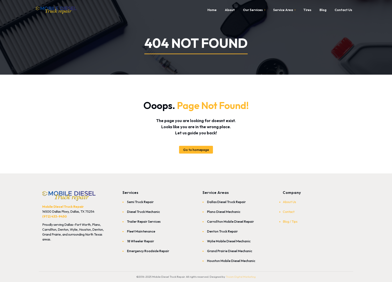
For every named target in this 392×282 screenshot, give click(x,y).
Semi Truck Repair (140, 202)
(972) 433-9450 (54, 216)
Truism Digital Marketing (241, 276)
